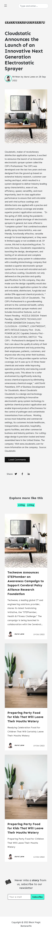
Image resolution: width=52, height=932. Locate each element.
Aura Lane (29, 76)
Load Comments (17, 459)
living (21, 505)
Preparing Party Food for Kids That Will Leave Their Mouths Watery (25, 717)
